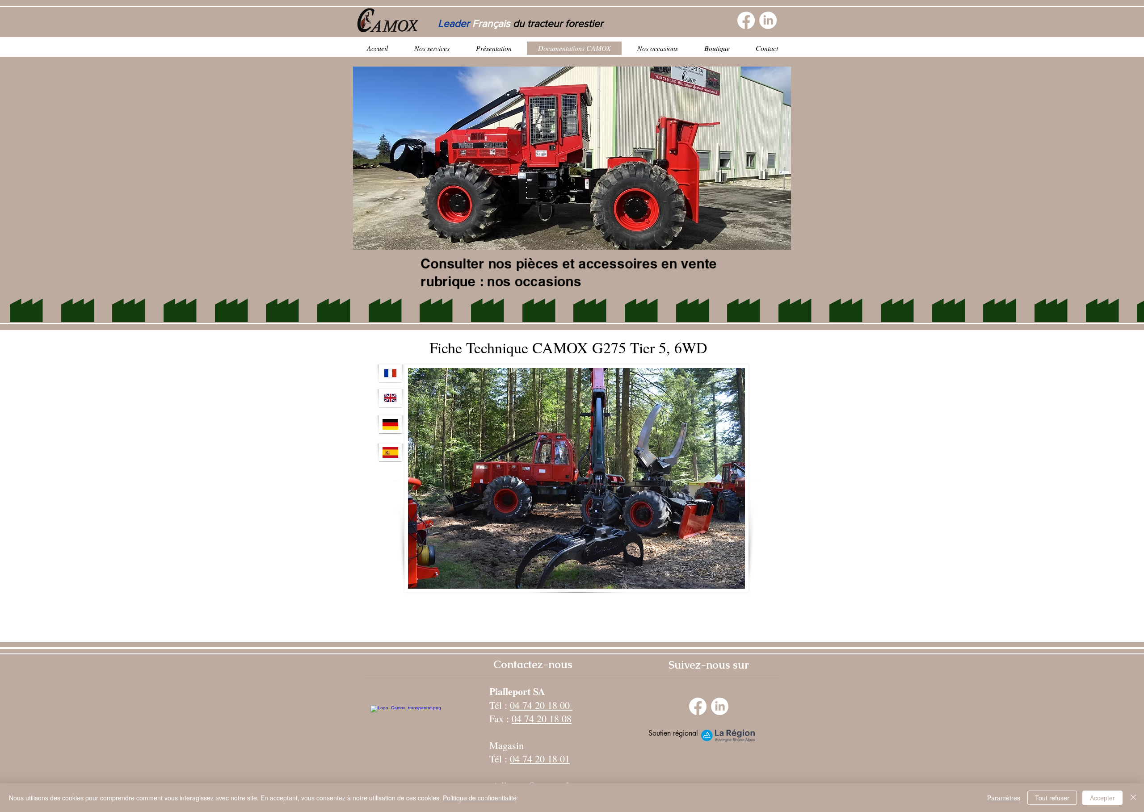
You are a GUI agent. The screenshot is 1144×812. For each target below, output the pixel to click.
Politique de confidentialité (480, 797)
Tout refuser (1052, 797)
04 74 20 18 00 (541, 705)
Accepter (1102, 797)
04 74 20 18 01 (540, 758)
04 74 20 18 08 (542, 718)
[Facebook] (746, 20)
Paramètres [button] (1003, 797)
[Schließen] (1133, 798)
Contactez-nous (532, 664)
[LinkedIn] (768, 20)
